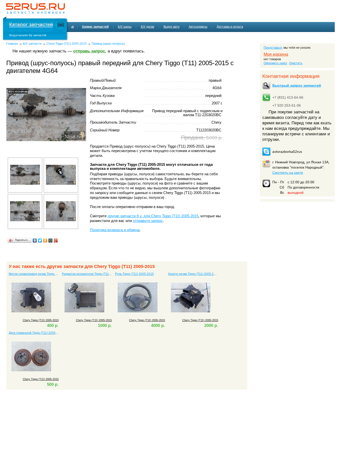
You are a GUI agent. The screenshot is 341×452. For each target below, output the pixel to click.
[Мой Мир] (50, 240)
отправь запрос (89, 51)
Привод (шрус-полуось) (108, 43)
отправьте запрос (148, 221)
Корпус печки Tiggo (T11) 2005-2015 (193, 274)
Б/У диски (147, 26)
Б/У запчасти (32, 43)
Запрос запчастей (95, 26)
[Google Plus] (55, 240)
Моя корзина (276, 54)
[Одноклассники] (45, 240)
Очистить (295, 63)
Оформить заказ (275, 63)
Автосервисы (198, 26)
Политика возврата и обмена (115, 230)
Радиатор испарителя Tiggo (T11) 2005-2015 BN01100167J (104, 274)
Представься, (273, 47)
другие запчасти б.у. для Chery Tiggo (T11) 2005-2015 (153, 216)
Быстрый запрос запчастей (296, 85)
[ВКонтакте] (34, 240)
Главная (12, 43)
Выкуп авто (171, 26)
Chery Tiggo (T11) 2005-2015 (66, 43)
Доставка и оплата (230, 26)
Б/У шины (125, 26)
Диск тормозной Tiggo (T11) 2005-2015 (36, 333)
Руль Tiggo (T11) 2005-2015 (134, 274)
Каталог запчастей (31, 25)
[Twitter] (40, 240)
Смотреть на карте (287, 173)
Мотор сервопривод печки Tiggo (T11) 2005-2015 (43, 274)
